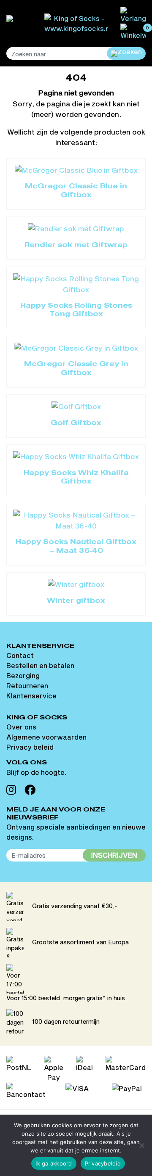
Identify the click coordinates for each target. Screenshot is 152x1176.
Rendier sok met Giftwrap (76, 245)
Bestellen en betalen (40, 665)
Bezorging (23, 675)
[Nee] (141, 1145)
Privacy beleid (30, 747)
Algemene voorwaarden (46, 737)
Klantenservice (31, 696)
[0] (133, 31)
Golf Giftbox (76, 423)
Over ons (21, 727)
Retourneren (27, 686)
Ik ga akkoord (53, 1163)
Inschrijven (114, 855)
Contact (20, 655)
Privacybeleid (103, 1163)
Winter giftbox (76, 601)
